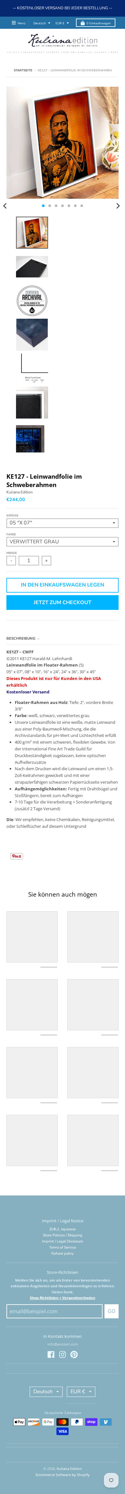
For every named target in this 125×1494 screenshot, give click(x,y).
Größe (12, 515)
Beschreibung (20, 638)
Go (111, 1311)
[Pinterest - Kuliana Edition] (74, 1354)
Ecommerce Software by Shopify (63, 1474)
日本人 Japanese (62, 1229)
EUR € (59, 23)
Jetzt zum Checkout (62, 602)
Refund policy (62, 1253)
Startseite (23, 70)
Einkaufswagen (99, 23)
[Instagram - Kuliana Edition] (62, 1354)
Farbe (11, 534)
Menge (11, 553)
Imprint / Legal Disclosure (62, 1241)
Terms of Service (62, 1247)
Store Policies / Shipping (62, 1235)
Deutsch (39, 23)
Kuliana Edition (19, 492)
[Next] (118, 206)
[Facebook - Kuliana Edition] (51, 1354)
